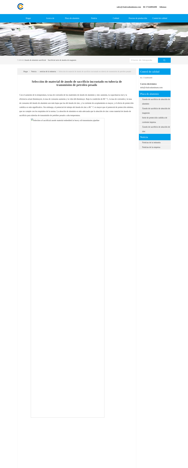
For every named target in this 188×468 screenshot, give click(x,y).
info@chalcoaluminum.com (151, 87)
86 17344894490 (150, 7)
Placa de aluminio (72, 18)
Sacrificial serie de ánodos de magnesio (62, 60)
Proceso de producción (138, 18)
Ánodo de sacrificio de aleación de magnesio (156, 110)
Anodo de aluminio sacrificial (35, 60)
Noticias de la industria (151, 142)
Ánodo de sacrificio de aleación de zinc (156, 129)
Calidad (116, 18)
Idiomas (162, 7)
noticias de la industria (48, 71)
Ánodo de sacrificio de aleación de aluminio (156, 101)
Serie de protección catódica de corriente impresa (154, 120)
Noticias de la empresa (151, 147)
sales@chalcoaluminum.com (129, 7)
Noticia (94, 18)
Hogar (28, 18)
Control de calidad (159, 18)
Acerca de (50, 18)
